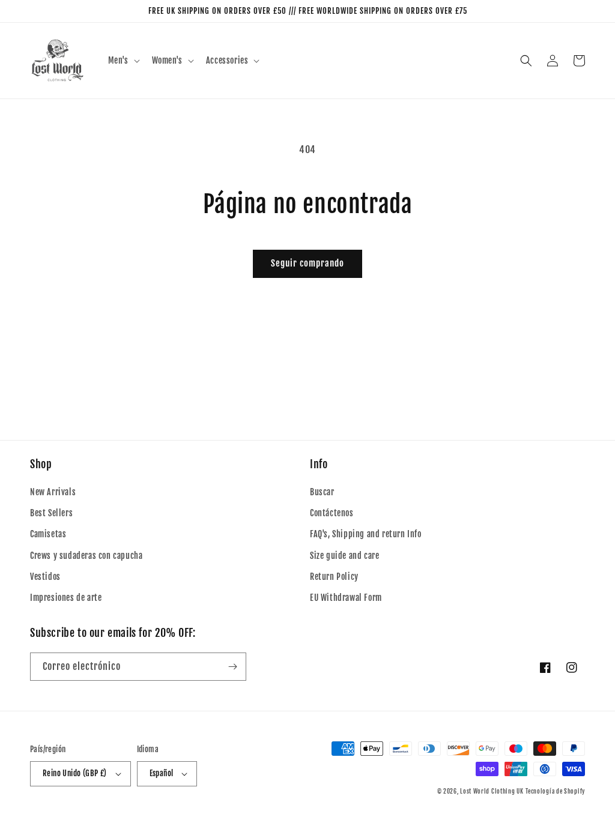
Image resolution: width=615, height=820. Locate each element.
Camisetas (48, 534)
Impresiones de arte (65, 597)
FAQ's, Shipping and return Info (366, 534)
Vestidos (45, 576)
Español (162, 773)
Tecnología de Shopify (555, 791)
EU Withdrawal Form (346, 597)
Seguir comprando (307, 263)
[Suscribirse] (232, 667)
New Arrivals (53, 492)
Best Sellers (51, 513)
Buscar (322, 492)
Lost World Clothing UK (491, 791)
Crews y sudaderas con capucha (86, 555)
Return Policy (334, 576)
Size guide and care (344, 555)
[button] (123, 60)
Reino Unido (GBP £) (75, 773)
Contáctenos (332, 513)
